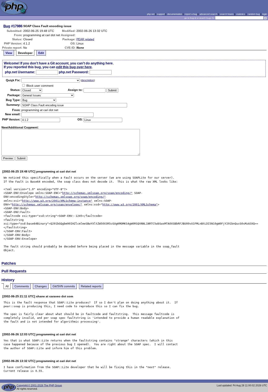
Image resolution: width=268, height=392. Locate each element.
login (264, 14)
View (8, 53)
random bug (254, 14)
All (7, 286)
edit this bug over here (74, 67)
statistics (240, 14)
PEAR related (85, 39)
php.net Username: (20, 72)
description (87, 80)
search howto (227, 14)
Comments (21, 286)
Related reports (91, 286)
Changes (41, 286)
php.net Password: (74, 72)
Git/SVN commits (64, 286)
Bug (6, 26)
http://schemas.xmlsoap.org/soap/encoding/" (97, 193)
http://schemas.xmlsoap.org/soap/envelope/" (47, 204)
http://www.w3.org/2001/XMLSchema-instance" (57, 200)
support (161, 14)
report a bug (191, 14)
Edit (41, 53)
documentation (174, 14)
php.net (151, 14)
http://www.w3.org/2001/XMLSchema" (130, 204)
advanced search (208, 14)
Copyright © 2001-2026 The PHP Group (39, 385)
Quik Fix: (13, 80)
